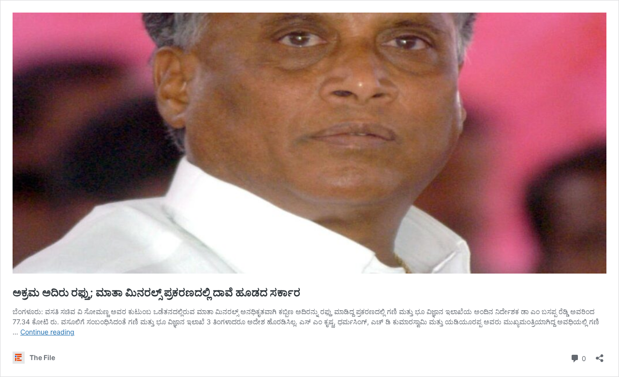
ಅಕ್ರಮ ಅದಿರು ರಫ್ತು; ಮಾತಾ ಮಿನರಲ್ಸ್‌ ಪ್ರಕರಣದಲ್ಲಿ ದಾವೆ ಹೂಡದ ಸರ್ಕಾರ (156, 292)
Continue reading (47, 332)
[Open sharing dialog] (599, 355)
